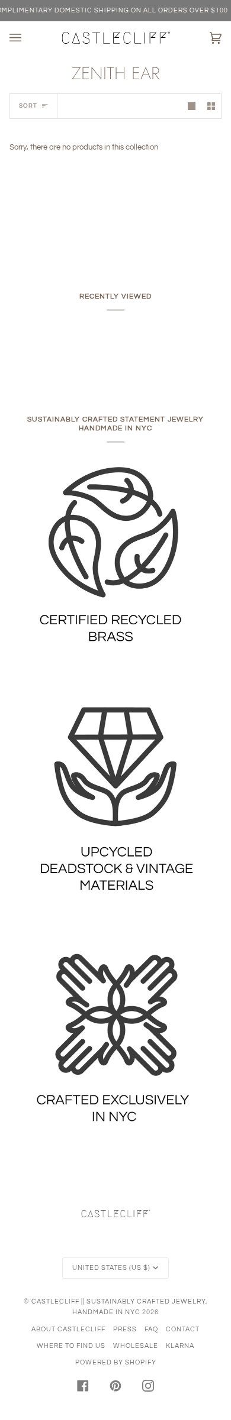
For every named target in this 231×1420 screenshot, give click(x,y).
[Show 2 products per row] (211, 106)
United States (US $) (111, 1268)
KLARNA (180, 1346)
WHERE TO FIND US (71, 1346)
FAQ (151, 1329)
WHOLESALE (135, 1346)
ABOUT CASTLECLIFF (68, 1329)
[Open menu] (27, 37)
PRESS (125, 1329)
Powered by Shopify (115, 1362)
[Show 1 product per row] (191, 106)
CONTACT (183, 1329)
